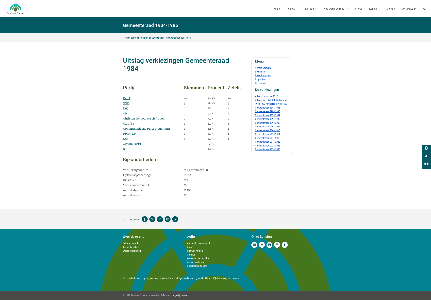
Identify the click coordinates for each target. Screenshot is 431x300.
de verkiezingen (156, 37)
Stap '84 (128, 123)
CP (125, 113)
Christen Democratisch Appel (143, 118)
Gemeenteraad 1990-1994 (267, 115)
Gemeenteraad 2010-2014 (267, 134)
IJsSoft (163, 295)
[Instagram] (167, 219)
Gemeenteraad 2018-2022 (267, 141)
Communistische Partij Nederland (146, 128)
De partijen (260, 79)
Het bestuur (260, 83)
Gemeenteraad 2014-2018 (267, 138)
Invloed (190, 247)
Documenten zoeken (197, 265)
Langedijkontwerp (180, 295)
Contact (191, 254)
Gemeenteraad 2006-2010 (267, 130)
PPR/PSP (129, 133)
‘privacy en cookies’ (229, 278)
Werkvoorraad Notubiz (198, 258)
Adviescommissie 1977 (266, 96)
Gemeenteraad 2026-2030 (267, 149)
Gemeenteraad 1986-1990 (267, 111)
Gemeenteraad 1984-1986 (267, 107)
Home (126, 37)
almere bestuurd (139, 37)
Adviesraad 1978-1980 (266, 100)
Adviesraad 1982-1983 (276, 103)
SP (125, 149)
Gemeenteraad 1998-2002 (267, 122)
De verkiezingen (263, 75)
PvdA (126, 98)
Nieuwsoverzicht (195, 250)
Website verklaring (132, 250)
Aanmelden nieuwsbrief (198, 243)
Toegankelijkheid (131, 247)
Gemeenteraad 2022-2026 (267, 145)
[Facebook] (144, 219)
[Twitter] (152, 219)
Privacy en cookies (132, 243)
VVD (126, 103)
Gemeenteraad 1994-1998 (267, 119)
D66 (125, 108)
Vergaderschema (195, 262)
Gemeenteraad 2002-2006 (267, 126)
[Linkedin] (160, 219)
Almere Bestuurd (263, 67)
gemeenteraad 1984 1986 (178, 37)
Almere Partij (132, 143)
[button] (424, 8)
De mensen (260, 71)
